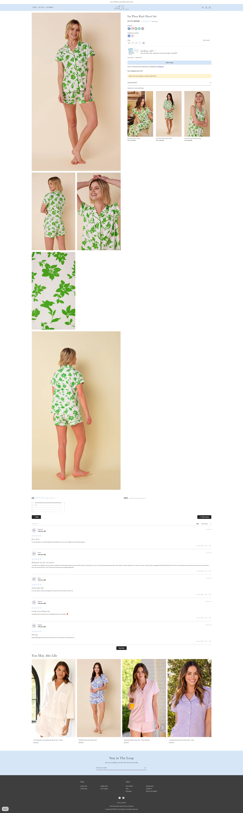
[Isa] (135, 28)
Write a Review (206, 517)
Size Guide (206, 40)
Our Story (129, 786)
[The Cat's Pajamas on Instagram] (123, 798)
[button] (203, 7)
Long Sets (83, 786)
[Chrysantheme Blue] (129, 28)
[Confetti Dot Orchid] (132, 35)
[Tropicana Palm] (139, 28)
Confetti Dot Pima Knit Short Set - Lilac (181, 740)
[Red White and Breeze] (142, 28)
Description (132, 83)
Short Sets (104, 786)
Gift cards (104, 789)
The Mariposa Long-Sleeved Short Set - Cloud (48, 740)
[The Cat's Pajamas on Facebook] (120, 798)
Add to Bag (169, 62)
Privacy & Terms (121, 802)
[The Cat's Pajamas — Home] (121, 7)
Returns (129, 791)
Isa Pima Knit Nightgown (192, 138)
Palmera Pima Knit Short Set (88, 740)
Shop (35, 7)
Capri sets (83, 789)
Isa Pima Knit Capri (133, 138)
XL (143, 43)
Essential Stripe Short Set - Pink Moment (137, 740)
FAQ (127, 789)
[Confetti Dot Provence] (129, 35)
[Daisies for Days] (132, 28)
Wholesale (150, 786)
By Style (41, 7)
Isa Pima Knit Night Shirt (164, 138)
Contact (149, 789)
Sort (197, 523)
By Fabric (49, 7)
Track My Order (151, 791)
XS (129, 43)
